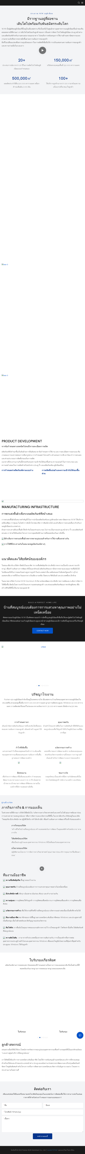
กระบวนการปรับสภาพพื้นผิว (43, 424)
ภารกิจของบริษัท (18, 825)
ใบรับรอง (22, 1032)
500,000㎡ (21, 78)
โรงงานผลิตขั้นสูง (42, 313)
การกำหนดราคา (21, 722)
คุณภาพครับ (63, 722)
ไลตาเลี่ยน (70, 1150)
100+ (63, 78)
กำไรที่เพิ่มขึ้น (22, 747)
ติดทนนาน (21, 773)
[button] (37, 685)
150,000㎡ (63, 60)
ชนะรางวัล (63, 773)
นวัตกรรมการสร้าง (63, 747)
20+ (21, 60)
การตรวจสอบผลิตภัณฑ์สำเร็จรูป (42, 202)
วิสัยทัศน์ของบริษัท (19, 838)
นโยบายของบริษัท (19, 848)
